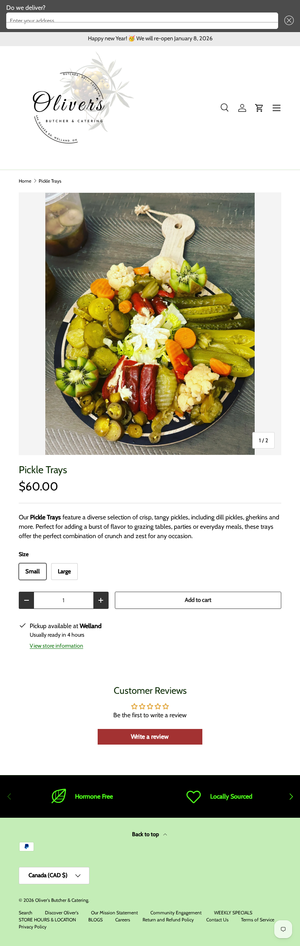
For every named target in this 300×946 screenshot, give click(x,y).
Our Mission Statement (114, 912)
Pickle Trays (50, 181)
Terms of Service (257, 920)
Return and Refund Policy (168, 920)
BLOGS (95, 920)
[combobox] (142, 21)
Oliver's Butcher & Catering (61, 900)
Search (25, 912)
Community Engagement (176, 912)
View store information (56, 645)
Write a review (150, 736)
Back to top (146, 834)
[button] (287, 21)
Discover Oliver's (62, 912)
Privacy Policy (32, 927)
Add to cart (198, 599)
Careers (122, 920)
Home (25, 181)
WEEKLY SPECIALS (233, 912)
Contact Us (217, 920)
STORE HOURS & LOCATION (47, 920)
